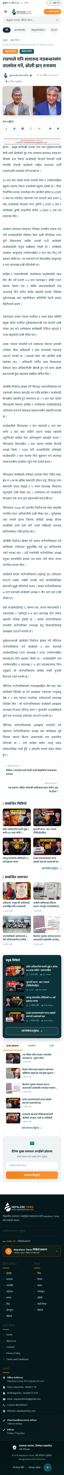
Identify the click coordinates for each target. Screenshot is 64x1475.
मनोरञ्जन (40, 1292)
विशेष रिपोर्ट (27, 51)
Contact (10, 1347)
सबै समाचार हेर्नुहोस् (30, 1128)
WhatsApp (30, 129)
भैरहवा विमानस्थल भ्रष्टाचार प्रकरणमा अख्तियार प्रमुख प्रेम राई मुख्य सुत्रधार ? (38, 1071)
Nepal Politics (38, 30)
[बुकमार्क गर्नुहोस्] (58, 128)
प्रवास (39, 1286)
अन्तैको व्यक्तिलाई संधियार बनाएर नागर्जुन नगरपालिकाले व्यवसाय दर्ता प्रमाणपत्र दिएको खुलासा (46, 908)
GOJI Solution (38, 1459)
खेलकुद (9, 1310)
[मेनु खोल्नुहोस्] (6, 11)
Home (9, 1335)
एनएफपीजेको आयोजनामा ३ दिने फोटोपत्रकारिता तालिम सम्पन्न (15, 939)
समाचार (9, 1279)
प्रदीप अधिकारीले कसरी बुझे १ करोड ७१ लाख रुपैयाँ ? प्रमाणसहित (16, 832)
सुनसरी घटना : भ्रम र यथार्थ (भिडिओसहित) (44, 831)
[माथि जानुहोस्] (48, 1467)
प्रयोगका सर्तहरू (34, 1467)
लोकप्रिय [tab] (32, 1046)
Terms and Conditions (17, 1359)
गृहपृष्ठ (5, 40)
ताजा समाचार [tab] (12, 1046)
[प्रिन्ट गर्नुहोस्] (50, 128)
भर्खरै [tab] (51, 1046)
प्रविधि (39, 1298)
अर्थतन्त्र (9, 1292)
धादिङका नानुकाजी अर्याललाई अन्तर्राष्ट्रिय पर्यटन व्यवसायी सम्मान (16, 906)
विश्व (8, 1304)
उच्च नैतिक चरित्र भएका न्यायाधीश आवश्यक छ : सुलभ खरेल (36, 1056)
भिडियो (9, 1316)
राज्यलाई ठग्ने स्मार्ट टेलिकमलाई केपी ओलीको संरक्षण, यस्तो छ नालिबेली (37, 1116)
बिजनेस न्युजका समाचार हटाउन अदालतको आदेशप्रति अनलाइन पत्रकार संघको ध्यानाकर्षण (47, 939)
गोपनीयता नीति (18, 1467)
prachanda (20, 30)
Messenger (22, 129)
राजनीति (9, 1286)
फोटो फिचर (42, 1304)
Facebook (6, 129)
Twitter (14, 129)
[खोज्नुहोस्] (57, 20)
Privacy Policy (13, 1353)
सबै (6, 30)
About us (11, 1341)
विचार (39, 1279)
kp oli (54, 30)
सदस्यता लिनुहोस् (32, 1175)
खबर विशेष (15, 40)
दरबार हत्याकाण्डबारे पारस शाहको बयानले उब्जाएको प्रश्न (45, 860)
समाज (8, 1298)
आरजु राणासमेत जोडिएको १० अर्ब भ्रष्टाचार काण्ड (16, 860)
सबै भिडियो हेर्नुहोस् (50, 868)
